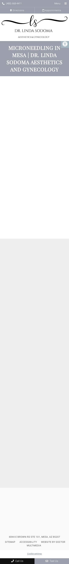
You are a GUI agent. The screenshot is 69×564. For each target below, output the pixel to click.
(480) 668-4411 (14, 3)
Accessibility (28, 542)
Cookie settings (34, 553)
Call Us (19, 561)
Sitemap (10, 542)
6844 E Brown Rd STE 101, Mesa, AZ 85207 (34, 537)
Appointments (52, 10)
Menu (57, 3)
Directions (18, 10)
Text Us (53, 561)
